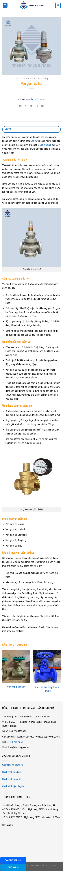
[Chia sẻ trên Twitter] (31, 106)
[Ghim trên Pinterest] (42, 106)
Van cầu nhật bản (16, 686)
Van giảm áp (43, 78)
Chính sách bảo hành (12, 772)
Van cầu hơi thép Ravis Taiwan (47, 689)
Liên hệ (53, 866)
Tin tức (44, 866)
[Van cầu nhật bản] (16, 666)
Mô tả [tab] (7, 129)
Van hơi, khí (41, 99)
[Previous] (2, 675)
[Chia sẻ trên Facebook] (25, 106)
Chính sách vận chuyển (13, 786)
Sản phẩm (30, 78)
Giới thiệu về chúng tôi (12, 764)
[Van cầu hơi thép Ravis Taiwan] (47, 666)
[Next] (60, 675)
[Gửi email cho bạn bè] (36, 106)
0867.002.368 (16, 742)
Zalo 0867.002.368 (13, 860)
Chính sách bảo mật (11, 779)
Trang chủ (19, 78)
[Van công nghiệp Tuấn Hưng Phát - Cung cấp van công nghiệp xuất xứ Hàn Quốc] (31, 5)
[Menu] (5, 5)
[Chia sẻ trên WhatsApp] (20, 106)
